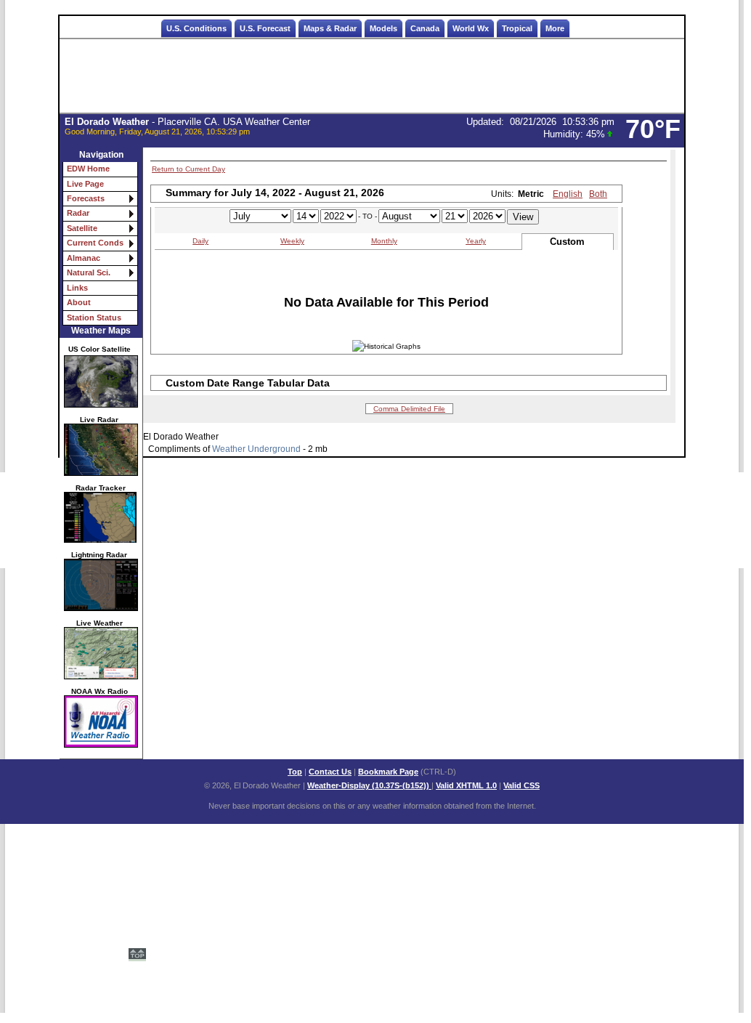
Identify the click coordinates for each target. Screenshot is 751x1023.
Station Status (94, 317)
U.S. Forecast (265, 28)
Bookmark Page (388, 771)
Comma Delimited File (409, 409)
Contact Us (330, 771)
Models (383, 28)
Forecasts (86, 198)
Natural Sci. (88, 272)
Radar (78, 213)
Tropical (517, 28)
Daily (200, 241)
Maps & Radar (330, 28)
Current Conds (95, 242)
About (79, 302)
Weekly (292, 241)
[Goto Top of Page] (137, 948)
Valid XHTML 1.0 (466, 785)
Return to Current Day (188, 169)
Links (77, 287)
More (554, 28)
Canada (424, 28)
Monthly (384, 241)
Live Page (85, 183)
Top (295, 771)
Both (598, 194)
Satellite (82, 228)
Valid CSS (521, 785)
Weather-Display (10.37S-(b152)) (369, 785)
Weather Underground (256, 449)
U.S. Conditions (196, 28)
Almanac (83, 258)
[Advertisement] (371, 76)
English (567, 194)
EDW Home (88, 168)
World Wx (470, 28)
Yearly (476, 241)
